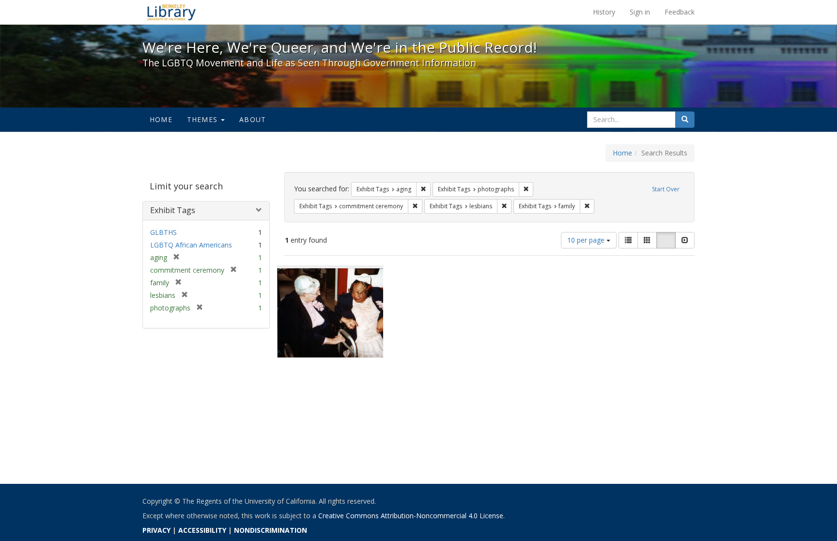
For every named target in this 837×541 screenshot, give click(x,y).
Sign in (640, 11)
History (604, 11)
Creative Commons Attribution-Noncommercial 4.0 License (410, 515)
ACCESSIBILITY (202, 530)
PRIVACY (156, 530)
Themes (203, 119)
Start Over (666, 189)
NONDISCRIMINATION (270, 530)
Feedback (680, 11)
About (252, 119)
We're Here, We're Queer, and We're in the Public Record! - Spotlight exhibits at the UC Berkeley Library (171, 12)
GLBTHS (163, 232)
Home (161, 119)
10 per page (586, 240)
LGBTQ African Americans (191, 244)
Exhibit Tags (172, 210)
